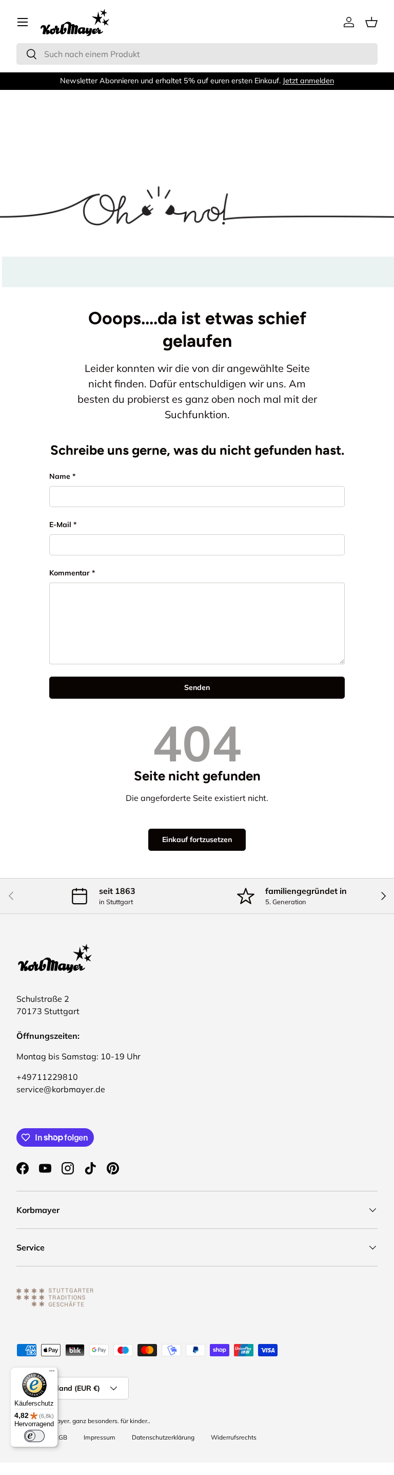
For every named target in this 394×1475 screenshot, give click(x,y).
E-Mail (60, 524)
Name (59, 476)
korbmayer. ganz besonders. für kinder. (94, 1421)
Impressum (99, 1437)
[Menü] (52, 1373)
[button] (371, 22)
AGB (60, 1437)
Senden (197, 687)
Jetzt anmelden (308, 80)
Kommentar (69, 572)
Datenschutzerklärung (163, 1437)
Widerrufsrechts (234, 1437)
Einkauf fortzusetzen (197, 839)
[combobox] (197, 54)
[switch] (34, 1436)
